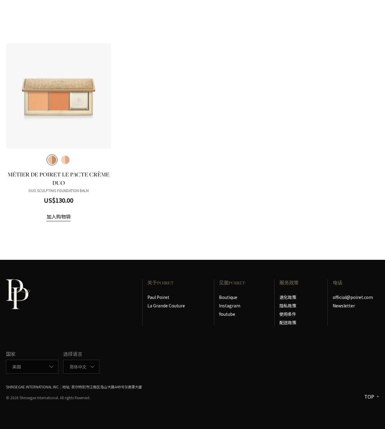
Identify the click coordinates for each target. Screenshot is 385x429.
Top (369, 396)
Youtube (227, 314)
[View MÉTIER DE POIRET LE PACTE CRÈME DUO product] (58, 95)
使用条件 (287, 314)
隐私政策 (287, 306)
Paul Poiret (158, 297)
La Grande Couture (166, 306)
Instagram (229, 306)
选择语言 (72, 353)
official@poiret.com (353, 297)
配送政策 (287, 322)
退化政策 (287, 297)
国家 (11, 353)
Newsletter (344, 306)
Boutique (228, 297)
